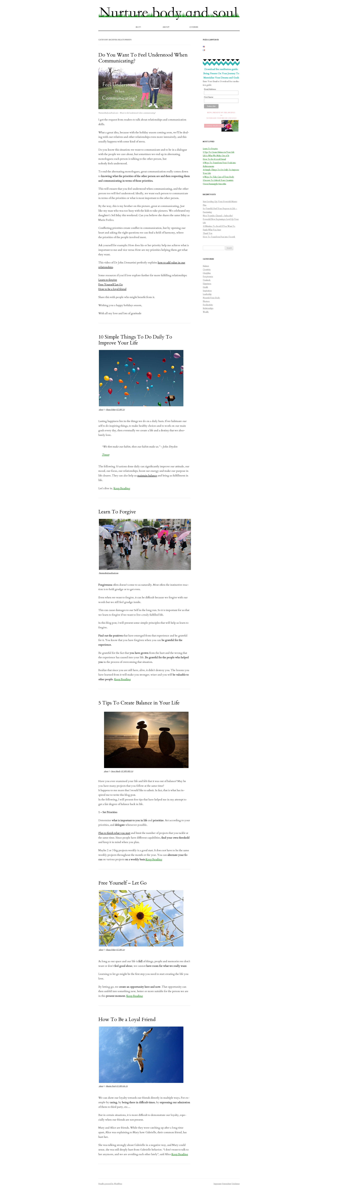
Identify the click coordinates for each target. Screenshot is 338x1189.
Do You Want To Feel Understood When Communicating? (143, 57)
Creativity (207, 269)
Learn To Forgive (117, 511)
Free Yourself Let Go (110, 284)
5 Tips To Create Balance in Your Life (139, 702)
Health (205, 287)
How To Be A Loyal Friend (214, 159)
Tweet (105, 454)
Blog (138, 27)
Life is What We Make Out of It (216, 155)
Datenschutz (226, 1184)
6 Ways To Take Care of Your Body (218, 177)
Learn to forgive (107, 280)
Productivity (208, 305)
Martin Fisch (111, 1086)
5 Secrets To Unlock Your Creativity (218, 180)
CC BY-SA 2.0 (122, 1086)
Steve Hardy (115, 771)
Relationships (208, 308)
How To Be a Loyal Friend (127, 1019)
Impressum (218, 1184)
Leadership (207, 294)
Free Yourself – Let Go (122, 883)
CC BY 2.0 (120, 409)
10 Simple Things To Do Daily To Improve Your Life (135, 339)
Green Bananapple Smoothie (214, 184)
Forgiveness (208, 276)
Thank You (207, 233)
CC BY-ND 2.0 (127, 771)
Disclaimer (236, 1184)
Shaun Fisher (111, 409)
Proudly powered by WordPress (110, 1184)
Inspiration (207, 290)
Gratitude (206, 280)
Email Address (210, 89)
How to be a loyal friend (112, 289)
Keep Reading (122, 488)
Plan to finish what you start (114, 833)
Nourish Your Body (211, 298)
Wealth (205, 312)
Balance (206, 266)
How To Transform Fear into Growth (219, 237)
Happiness (207, 283)
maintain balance (147, 475)
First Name (208, 97)
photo (101, 409)
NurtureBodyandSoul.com (108, 573)
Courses (193, 27)
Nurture (206, 301)
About (166, 27)
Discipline (207, 273)
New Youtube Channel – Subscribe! (218, 215)
